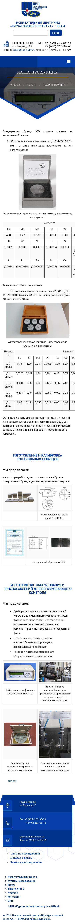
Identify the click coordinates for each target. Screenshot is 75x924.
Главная (15, 85)
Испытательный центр (22, 876)
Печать (12, 780)
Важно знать (16, 888)
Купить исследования (21, 880)
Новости (13, 892)
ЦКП (10, 900)
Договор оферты (21, 858)
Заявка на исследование (26, 862)
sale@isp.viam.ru (24, 50)
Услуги (32, 85)
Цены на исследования (25, 853)
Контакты (14, 896)
